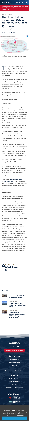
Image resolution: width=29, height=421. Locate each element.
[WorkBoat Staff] (3, 26)
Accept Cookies (15, 418)
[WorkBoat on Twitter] (13, 346)
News (12, 29)
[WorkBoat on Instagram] (15, 346)
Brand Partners (14, 359)
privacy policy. (20, 415)
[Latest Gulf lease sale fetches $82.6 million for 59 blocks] (4, 303)
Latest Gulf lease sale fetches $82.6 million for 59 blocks (17, 305)
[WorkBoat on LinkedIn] (18, 346)
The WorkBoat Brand (14, 379)
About (14, 375)
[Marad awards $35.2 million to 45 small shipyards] (4, 295)
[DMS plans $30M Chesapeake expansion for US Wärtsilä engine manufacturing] (4, 311)
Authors (14, 384)
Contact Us (14, 390)
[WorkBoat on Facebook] (10, 346)
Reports (14, 365)
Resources (14, 356)
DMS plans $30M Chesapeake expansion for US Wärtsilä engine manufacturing (17, 314)
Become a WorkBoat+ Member (14, 350)
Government (6, 29)
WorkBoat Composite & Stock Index (14, 370)
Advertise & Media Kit (14, 381)
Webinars (14, 368)
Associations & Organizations (14, 387)
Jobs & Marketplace (14, 362)
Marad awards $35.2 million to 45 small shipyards (17, 296)
